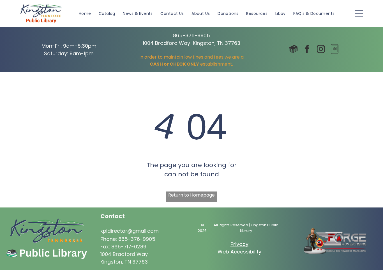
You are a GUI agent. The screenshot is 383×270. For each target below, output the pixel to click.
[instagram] (321, 50)
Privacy (239, 244)
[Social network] (293, 50)
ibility (255, 251)
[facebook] (307, 50)
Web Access (233, 251)
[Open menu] (359, 14)
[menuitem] (85, 13)
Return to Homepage (191, 195)
